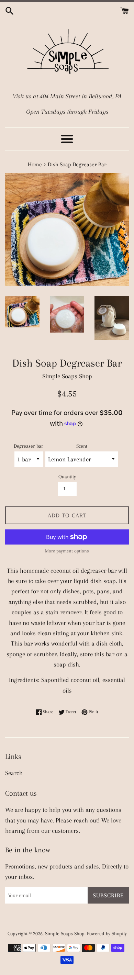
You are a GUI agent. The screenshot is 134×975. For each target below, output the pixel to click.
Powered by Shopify (107, 933)
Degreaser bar (28, 446)
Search (14, 773)
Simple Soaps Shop (65, 933)
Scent (81, 446)
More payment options (67, 550)
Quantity (67, 476)
